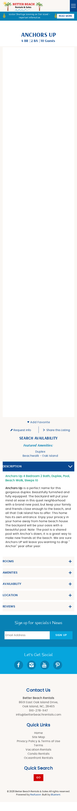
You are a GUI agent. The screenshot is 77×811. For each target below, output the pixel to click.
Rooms (8, 561)
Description (12, 466)
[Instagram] (32, 664)
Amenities (10, 572)
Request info (22, 430)
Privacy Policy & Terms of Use (38, 741)
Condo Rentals (38, 753)
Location (10, 595)
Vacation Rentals (38, 749)
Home (38, 733)
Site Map (38, 737)
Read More (65, 16)
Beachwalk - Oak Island (40, 455)
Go (38, 777)
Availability (12, 583)
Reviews (9, 606)
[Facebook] (19, 664)
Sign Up (61, 635)
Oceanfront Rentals (38, 757)
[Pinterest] (58, 664)
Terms (38, 745)
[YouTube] (45, 664)
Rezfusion (35, 795)
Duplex (40, 451)
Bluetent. (56, 795)
